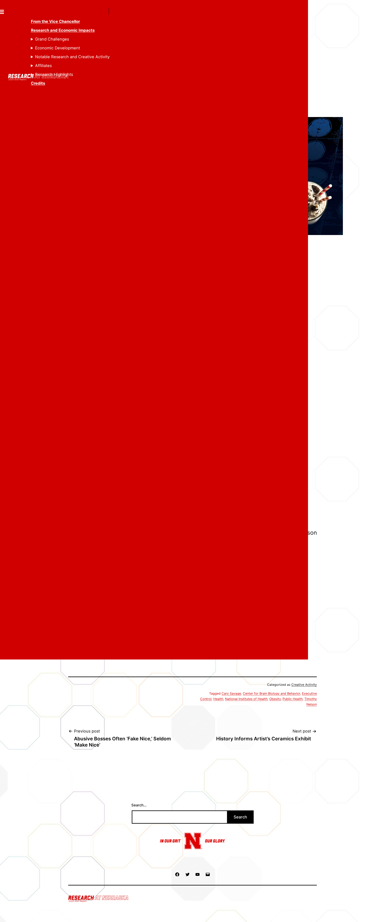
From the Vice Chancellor (55, 21)
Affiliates (43, 65)
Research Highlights (54, 74)
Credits (38, 83)
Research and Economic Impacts (63, 30)
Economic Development (57, 48)
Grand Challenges (52, 39)
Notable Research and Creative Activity (72, 56)
